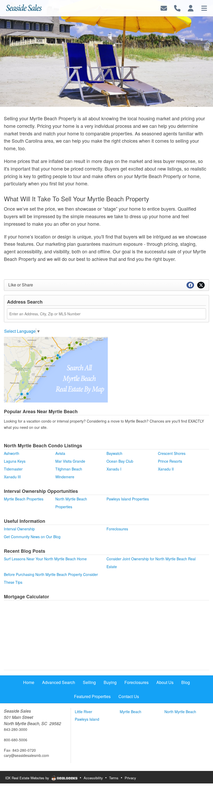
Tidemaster (13, 469)
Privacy (130, 777)
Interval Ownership (19, 528)
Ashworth (11, 453)
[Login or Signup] (191, 8)
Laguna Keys (14, 461)
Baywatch (114, 453)
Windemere (64, 476)
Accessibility (93, 777)
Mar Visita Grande (70, 461)
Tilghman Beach (68, 469)
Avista (60, 453)
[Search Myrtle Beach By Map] (56, 369)
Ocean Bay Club (119, 461)
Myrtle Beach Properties (23, 498)
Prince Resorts (170, 461)
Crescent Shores (171, 453)
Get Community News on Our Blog (32, 536)
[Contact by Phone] (177, 8)
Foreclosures (117, 528)
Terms (113, 777)
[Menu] (204, 8)
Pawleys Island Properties (127, 498)
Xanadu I (113, 469)
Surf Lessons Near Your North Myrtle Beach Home (45, 558)
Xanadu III (12, 476)
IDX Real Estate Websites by (27, 777)
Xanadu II (166, 469)
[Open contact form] (164, 8)
